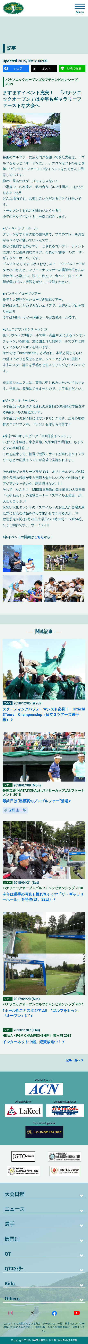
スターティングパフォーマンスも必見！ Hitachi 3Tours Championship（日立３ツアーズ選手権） (44, 714)
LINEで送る (74, 68)
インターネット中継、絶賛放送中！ (32, 1042)
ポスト (46, 68)
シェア (18, 68)
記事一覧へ (73, 1060)
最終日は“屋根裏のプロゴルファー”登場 (35, 801)
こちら (39, 537)
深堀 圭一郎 (17, 810)
